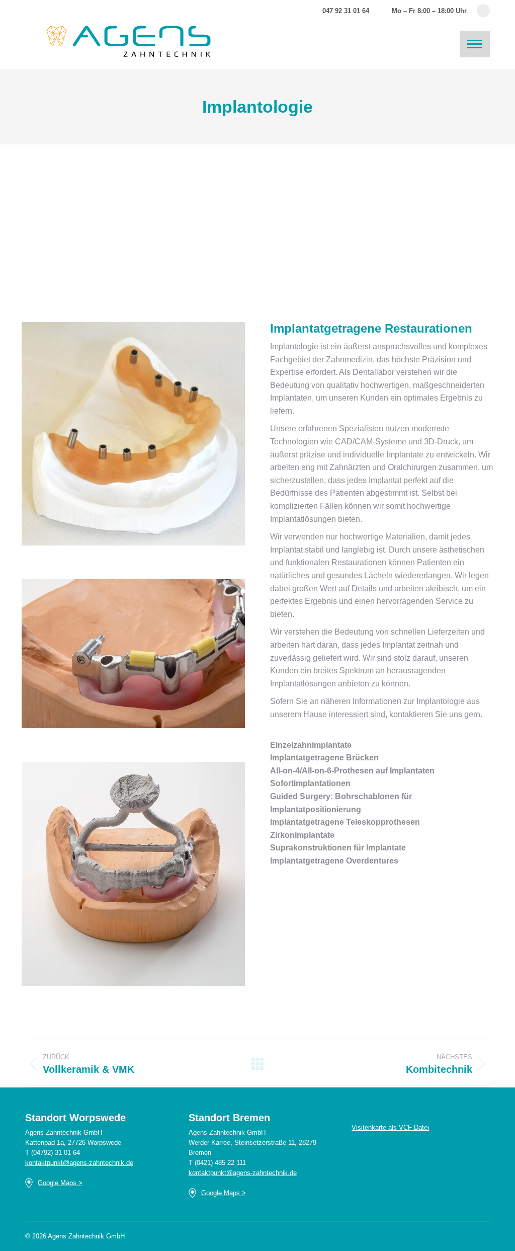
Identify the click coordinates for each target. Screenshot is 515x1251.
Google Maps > (60, 1183)
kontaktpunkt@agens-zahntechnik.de (79, 1162)
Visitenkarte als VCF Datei (390, 1127)
